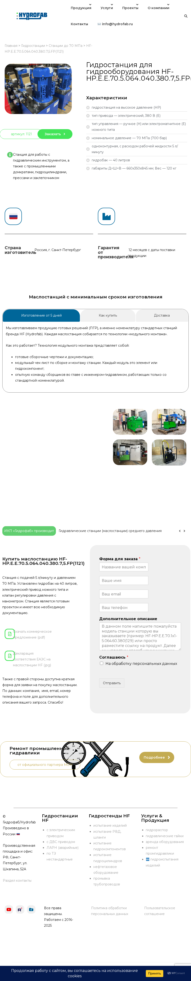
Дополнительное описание (128, 619)
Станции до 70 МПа (65, 46)
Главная (11, 46)
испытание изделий (110, 825)
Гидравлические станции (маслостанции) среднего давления (110, 531)
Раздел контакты (17, 880)
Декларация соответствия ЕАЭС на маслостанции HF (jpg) (32, 659)
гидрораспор (157, 830)
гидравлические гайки (165, 836)
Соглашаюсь (113, 657)
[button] (184, 531)
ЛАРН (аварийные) (62, 848)
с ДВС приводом (61, 842)
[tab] (41, 315)
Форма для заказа (119, 559)
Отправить (112, 683)
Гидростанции (33, 46)
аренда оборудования (165, 842)
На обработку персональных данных (141, 663)
